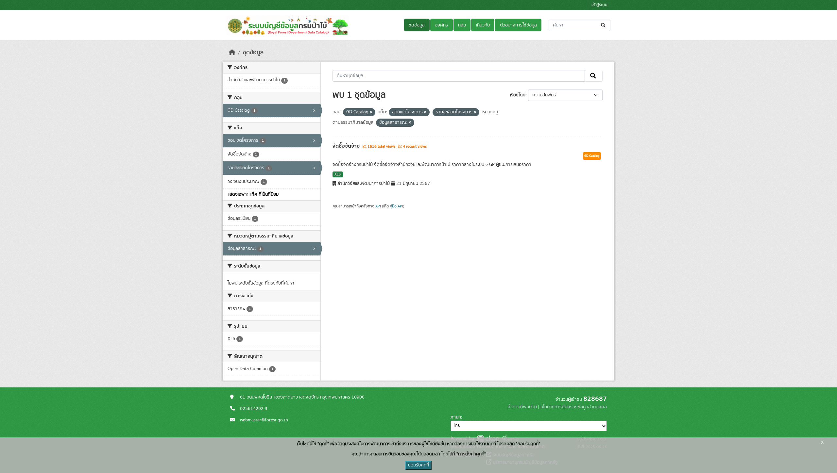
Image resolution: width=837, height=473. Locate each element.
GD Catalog (592, 156)
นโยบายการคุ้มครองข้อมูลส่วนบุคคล (573, 407)
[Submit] (604, 25)
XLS (337, 174)
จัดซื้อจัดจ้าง (347, 146)
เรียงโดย (517, 95)
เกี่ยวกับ (483, 25)
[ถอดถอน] (371, 112)
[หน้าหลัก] (232, 52)
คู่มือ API (396, 206)
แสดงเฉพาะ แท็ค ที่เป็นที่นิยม (253, 194)
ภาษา (456, 417)
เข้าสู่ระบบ (599, 5)
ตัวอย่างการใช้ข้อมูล (518, 25)
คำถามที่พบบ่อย (522, 407)
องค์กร (441, 25)
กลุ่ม (462, 25)
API (378, 206)
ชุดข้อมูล (417, 25)
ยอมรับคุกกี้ (418, 465)
